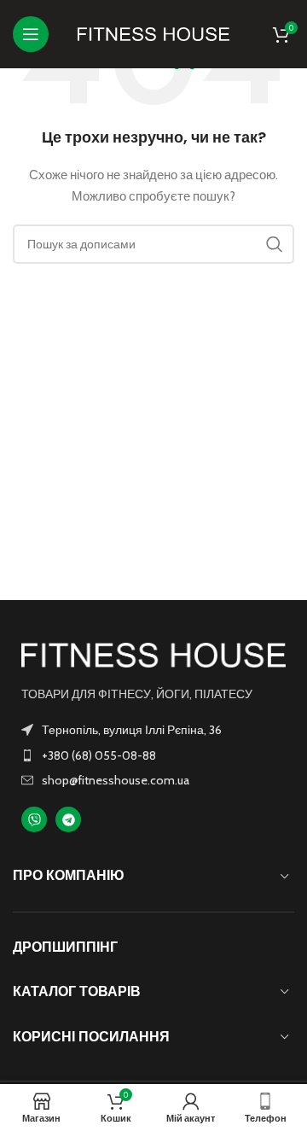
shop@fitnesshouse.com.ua (115, 780)
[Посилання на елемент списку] (153, 755)
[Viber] (34, 819)
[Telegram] (68, 819)
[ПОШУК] (274, 244)
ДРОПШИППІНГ (65, 947)
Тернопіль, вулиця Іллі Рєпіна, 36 (132, 729)
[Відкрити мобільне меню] (30, 34)
